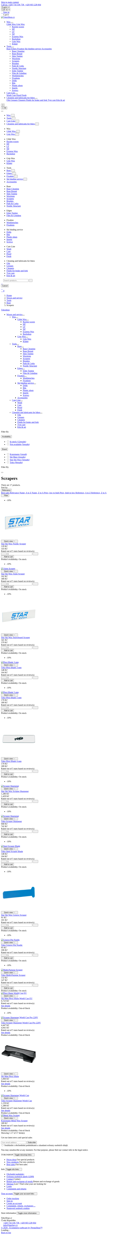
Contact (10, 1179)
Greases (14, 100)
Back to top (6, 1232)
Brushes (15, 63)
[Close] (2, 111)
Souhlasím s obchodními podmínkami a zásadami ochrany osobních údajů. (36, 1145)
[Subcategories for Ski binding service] (35, 383)
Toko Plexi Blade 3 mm (11, 667)
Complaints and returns (16, 1189)
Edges (9, 173)
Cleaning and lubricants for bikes (21, 98)
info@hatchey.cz (10, 1225)
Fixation (10, 176)
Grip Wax (16, 41)
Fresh (24, 95)
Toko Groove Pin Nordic (12, 945)
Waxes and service (14, 314)
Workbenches (18, 76)
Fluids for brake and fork (37, 100)
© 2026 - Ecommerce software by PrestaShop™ (21, 1228)
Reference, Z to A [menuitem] (99, 493)
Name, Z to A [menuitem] (38, 493)
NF (13, 34)
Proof (19, 95)
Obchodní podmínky (15, 1174)
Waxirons (16, 58)
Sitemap (10, 1184)
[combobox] (15, 280)
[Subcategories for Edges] (24, 369)
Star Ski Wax (19, 460)
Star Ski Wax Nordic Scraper (13, 544)
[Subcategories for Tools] (18, 344)
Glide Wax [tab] (11, 24)
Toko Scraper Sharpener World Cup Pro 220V (21, 1023)
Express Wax (17, 36)
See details (5, 1006)
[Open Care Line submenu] (17, 93)
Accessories (47, 49)
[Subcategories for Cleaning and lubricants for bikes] (41, 413)
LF (13, 31)
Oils (9, 100)
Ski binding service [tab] (33, 49)
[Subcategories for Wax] (17, 317)
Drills (14, 80)
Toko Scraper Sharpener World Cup (16, 1101)
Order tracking (13, 1198)
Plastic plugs (17, 85)
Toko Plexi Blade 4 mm (11, 761)
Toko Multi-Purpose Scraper (13, 975)
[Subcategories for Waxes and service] (23, 315)
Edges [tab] (14, 49)
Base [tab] (9, 49)
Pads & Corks (18, 66)
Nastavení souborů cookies (18, 1208)
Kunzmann (18, 454)
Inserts (15, 88)
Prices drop (12, 1159)
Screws (15, 90)
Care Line (11, 93)
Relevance (6, 490)
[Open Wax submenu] (12, 22)
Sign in (10, 1201)
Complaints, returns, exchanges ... (21, 1206)
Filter (5, 495)
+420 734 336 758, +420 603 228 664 (19, 1223)
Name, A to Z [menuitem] (26, 493)
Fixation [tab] (21, 49)
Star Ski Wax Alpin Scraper (13, 574)
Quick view (7, 541)
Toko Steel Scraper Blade (12, 851)
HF (13, 29)
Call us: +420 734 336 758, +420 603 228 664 (21, 5)
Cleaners (22, 100)
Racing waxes (18, 27)
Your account (7, 1193)
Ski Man (18, 457)
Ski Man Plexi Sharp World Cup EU (16, 998)
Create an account (14, 1203)
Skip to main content (10, 2)
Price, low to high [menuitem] (52, 493)
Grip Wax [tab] (20, 24)
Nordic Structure (19, 68)
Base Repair (17, 53)
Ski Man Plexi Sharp (10, 1076)
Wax (9, 22)
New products (13, 1162)
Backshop (16, 39)
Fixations (16, 78)
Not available (20, 444)
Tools (9, 46)
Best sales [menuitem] (5, 493)
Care (14, 95)
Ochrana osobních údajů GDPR (20, 1176)
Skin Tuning (17, 56)
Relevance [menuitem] (15, 493)
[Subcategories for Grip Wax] (27, 337)
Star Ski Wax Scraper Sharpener (15, 791)
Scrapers (15, 61)
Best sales (11, 1164)
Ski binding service (15, 179)
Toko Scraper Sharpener (11, 821)
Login (9, 1186)
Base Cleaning (18, 51)
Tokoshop (5, 310)
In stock (18, 441)
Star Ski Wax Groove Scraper (13, 915)
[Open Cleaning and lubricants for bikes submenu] (36, 98)
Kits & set (60, 100)
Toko (16, 462)
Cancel (5, 286)
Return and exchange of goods (20, 1181)
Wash (9, 95)
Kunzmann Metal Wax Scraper (14, 1121)
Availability (6, 437)
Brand (4, 449)
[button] (2, 283)
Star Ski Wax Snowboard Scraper (15, 637)
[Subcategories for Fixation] (25, 376)
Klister (15, 44)
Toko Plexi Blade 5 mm (11, 697)
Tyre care (52, 100)
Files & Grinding (19, 73)
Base (9, 170)
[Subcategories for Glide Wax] (28, 320)
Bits (13, 83)
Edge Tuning (17, 71)
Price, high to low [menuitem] (67, 493)
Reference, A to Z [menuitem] (83, 493)
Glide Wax (11, 131)
